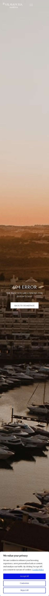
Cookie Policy (38, 570)
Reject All (24, 590)
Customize (24, 583)
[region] (24, 574)
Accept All (24, 576)
